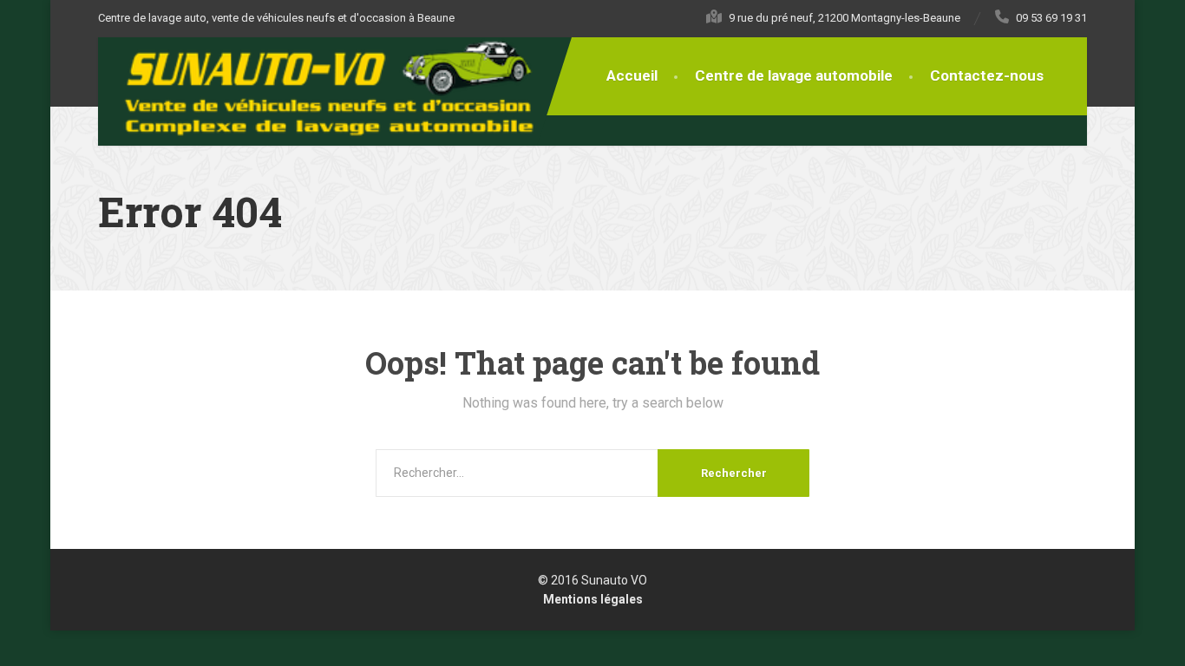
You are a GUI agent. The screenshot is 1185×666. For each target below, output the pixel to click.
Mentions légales (593, 599)
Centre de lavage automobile (794, 75)
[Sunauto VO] (338, 88)
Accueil (632, 75)
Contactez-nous (987, 75)
